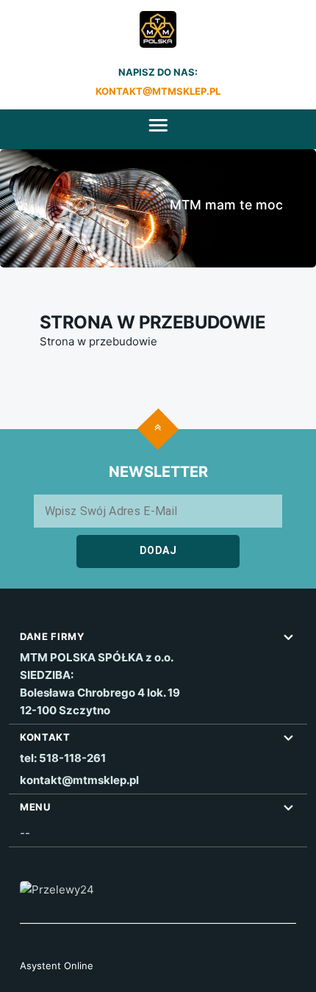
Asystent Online (56, 965)
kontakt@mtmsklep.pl (158, 91)
